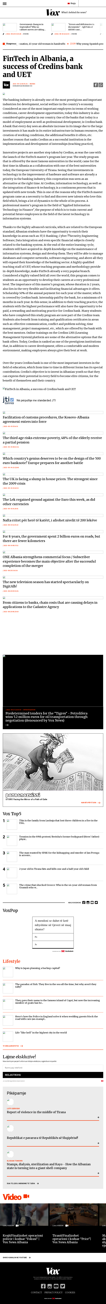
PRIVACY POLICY (53, 1292)
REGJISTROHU (13, 1074)
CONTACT (36, 1292)
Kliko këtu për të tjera (88, 803)
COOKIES (70, 1292)
